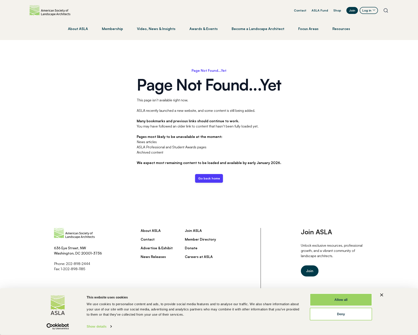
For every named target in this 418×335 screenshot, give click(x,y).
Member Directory (200, 239)
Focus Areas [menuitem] (308, 29)
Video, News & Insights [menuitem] (156, 29)
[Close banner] (381, 294)
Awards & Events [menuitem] (203, 29)
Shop (337, 10)
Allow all (341, 300)
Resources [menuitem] (341, 29)
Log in (366, 10)
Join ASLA (193, 230)
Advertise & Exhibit (157, 248)
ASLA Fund (320, 10)
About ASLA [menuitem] (78, 29)
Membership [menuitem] (112, 29)
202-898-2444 (78, 263)
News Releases (153, 257)
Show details (96, 326)
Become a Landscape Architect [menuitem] (258, 29)
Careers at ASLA (199, 257)
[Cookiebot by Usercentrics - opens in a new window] (58, 326)
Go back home (209, 178)
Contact (300, 10)
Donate (191, 248)
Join (352, 10)
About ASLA (151, 230)
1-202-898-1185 (73, 269)
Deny (341, 314)
